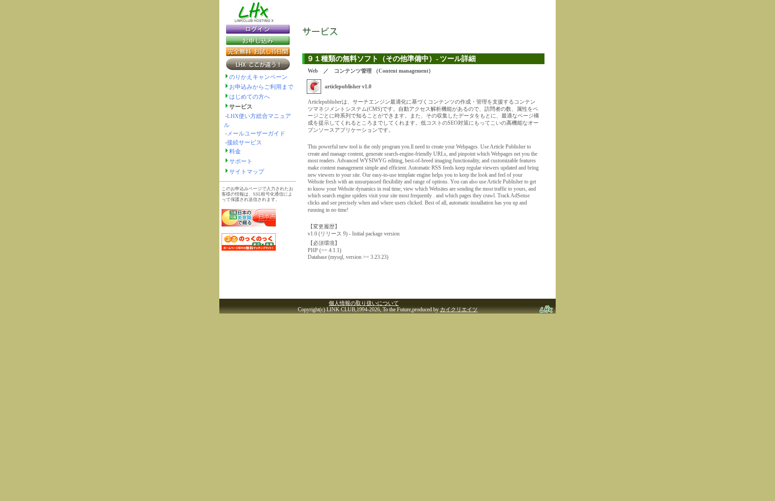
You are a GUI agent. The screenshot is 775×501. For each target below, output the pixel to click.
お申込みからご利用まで (261, 86)
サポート (241, 161)
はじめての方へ (249, 96)
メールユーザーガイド (256, 133)
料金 (235, 151)
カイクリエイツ (459, 309)
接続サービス (244, 142)
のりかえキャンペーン (258, 77)
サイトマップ (246, 171)
